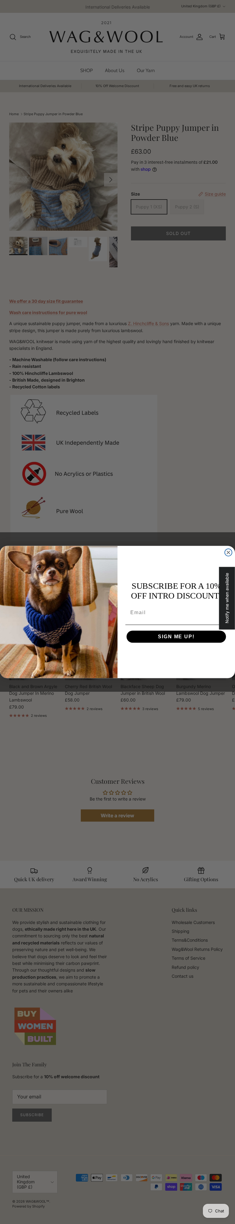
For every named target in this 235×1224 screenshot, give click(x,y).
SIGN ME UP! (176, 636)
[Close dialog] (228, 552)
